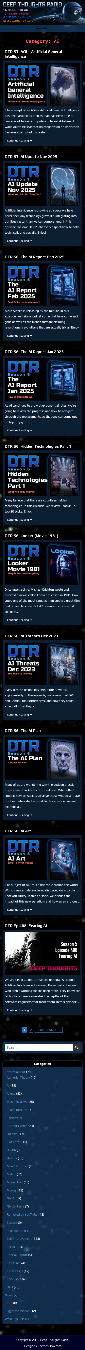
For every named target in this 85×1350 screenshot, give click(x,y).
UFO (10, 1287)
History (12, 1158)
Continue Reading (21, 141)
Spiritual (13, 1263)
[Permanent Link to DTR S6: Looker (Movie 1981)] (42, 563)
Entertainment (15, 1072)
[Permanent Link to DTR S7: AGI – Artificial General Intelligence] (42, 84)
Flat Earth (14, 1142)
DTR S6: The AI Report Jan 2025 (34, 351)
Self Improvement (19, 1238)
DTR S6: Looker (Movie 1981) (32, 535)
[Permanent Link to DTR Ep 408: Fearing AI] (42, 953)
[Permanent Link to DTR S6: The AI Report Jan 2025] (42, 379)
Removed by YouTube (22, 1214)
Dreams (12, 1134)
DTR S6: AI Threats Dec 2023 (31, 635)
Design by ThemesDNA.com (42, 1346)
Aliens (11, 1093)
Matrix (11, 1174)
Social (11, 1247)
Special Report (17, 1255)
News (9, 1295)
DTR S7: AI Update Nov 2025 (31, 156)
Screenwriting (16, 1231)
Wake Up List (14, 1319)
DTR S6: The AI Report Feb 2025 (34, 256)
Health (11, 1150)
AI (8, 1085)
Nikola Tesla (15, 1206)
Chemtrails (14, 1118)
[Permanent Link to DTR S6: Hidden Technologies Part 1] (42, 474)
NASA (11, 1198)
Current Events (17, 1126)
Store (8, 1303)
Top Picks (14, 1279)
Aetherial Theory (18, 1077)
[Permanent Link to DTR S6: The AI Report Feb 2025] (42, 284)
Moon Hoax (15, 1182)
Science (12, 1222)
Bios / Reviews (17, 1102)
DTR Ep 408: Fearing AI (26, 925)
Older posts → (49, 1030)
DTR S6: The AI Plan (23, 730)
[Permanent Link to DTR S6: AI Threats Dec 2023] (42, 664)
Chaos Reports (17, 1110)
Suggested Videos (17, 1311)
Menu (45, 28)
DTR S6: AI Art (18, 831)
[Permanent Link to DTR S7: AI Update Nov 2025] (42, 184)
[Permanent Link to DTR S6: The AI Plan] (42, 758)
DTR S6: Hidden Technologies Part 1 (38, 446)
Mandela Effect (17, 1166)
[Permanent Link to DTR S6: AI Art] (42, 859)
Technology (15, 1271)
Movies (12, 1190)
